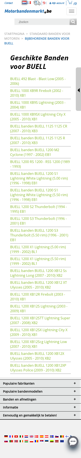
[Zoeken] (73, 22)
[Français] (29, 2)
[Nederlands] (24, 2)
